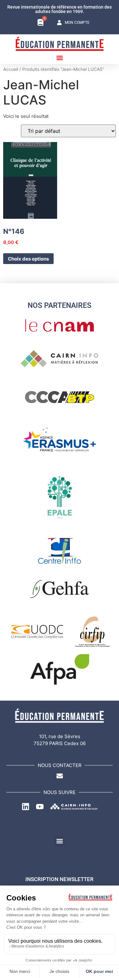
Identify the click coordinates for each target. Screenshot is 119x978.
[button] (59, 57)
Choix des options (28, 259)
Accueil (10, 69)
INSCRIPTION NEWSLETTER (59, 879)
